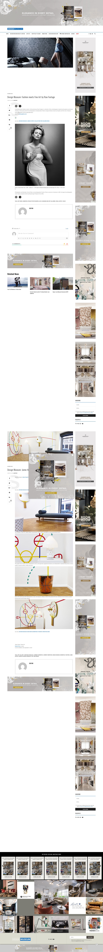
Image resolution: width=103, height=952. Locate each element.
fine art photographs (33, 201)
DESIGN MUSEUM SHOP (53, 33)
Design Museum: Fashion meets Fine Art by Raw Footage (31, 97)
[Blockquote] (31, 238)
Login (66, 228)
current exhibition (38, 654)
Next (99, 865)
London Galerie (22, 656)
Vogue (64, 201)
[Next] (20, 106)
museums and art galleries (48, 201)
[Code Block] (34, 238)
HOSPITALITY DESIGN (36, 33)
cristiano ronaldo (28, 654)
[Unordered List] (29, 238)
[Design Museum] (15, 29)
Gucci (40, 201)
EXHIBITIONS (44, 33)
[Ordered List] (27, 238)
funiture (67, 654)
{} (37, 238)
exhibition (25, 201)
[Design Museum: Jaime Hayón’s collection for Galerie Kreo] (40, 447)
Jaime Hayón (25, 477)
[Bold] (19, 238)
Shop (77, 33)
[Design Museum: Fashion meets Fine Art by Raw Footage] (40, 54)
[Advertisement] (40, 80)
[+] (40, 238)
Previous (3, 865)
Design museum (56, 654)
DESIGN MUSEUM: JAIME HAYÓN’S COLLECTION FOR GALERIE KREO (34, 121)
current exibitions (47, 654)
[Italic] (21, 238)
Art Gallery (21, 654)
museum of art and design (32, 656)
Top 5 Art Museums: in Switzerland (14, 289)
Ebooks (73, 33)
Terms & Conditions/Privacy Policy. (86, 412)
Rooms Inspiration (65, 33)
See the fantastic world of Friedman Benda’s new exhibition (39, 292)
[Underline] (23, 238)
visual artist (59, 201)
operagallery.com (23, 114)
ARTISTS (28, 33)
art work (20, 201)
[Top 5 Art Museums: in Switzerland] (17, 282)
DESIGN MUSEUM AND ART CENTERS (17, 33)
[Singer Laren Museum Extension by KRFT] (63, 283)
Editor (15, 100)
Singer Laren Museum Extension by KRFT (60, 292)
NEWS (7, 33)
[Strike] (25, 238)
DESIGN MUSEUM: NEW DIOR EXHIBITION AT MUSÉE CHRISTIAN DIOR (34, 631)
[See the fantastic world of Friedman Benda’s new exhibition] (40, 283)
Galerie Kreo (17, 646)
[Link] (36, 238)
